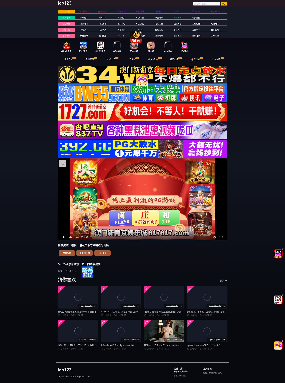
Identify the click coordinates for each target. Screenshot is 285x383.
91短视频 (159, 36)
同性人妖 (159, 24)
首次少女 (177, 30)
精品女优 (140, 24)
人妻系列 (103, 30)
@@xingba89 (180, 376)
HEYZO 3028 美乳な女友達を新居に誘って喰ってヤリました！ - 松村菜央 (134, 311)
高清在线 (66, 17)
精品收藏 (66, 24)
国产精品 (84, 17)
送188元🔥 (153, 59)
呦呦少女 (177, 36)
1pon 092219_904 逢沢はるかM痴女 (204, 345)
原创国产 (159, 17)
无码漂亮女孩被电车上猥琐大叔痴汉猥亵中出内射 (210, 311)
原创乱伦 (103, 36)
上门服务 (102, 253)
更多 (222, 280)
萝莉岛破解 (140, 36)
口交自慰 (103, 24)
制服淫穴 (84, 24)
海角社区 (196, 36)
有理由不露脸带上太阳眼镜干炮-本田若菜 (77, 311)
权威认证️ (111, 59)
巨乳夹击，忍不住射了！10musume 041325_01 (166, 345)
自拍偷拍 (121, 17)
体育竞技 (68, 59)
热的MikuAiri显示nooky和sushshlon (117, 345)
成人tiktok (215, 36)
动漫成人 (215, 24)
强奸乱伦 (121, 24)
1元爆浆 (132, 59)
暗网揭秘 (66, 36)
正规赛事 (90, 59)
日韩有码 (103, 17)
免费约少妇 (84, 253)
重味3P (84, 30)
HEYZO (140, 30)
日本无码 (71, 271)
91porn (121, 36)
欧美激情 (196, 17)
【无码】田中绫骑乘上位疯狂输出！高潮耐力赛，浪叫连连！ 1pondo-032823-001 (182, 311)
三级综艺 (196, 24)
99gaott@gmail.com (212, 373)
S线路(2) (67, 253)
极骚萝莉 (121, 30)
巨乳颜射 (215, 30)
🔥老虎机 (195, 59)
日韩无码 (177, 17)
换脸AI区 (177, 24)
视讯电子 (174, 59)
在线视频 (66, 30)
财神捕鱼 (216, 59)
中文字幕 (140, 17)
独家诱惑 (159, 30)
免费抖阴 (84, 36)
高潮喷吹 (196, 30)
